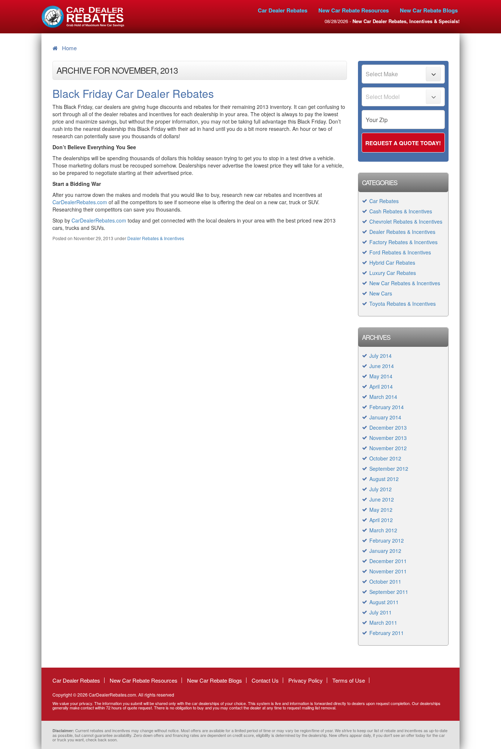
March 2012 (383, 530)
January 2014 (385, 417)
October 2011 (385, 581)
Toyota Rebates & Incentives (402, 303)
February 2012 (386, 540)
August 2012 (384, 478)
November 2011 (388, 571)
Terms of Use (348, 680)
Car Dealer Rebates (282, 10)
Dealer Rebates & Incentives (155, 238)
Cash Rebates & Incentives (400, 211)
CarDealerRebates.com (79, 202)
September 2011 (388, 591)
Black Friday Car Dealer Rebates (133, 93)
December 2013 (388, 427)
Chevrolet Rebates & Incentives (405, 221)
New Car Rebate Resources (353, 10)
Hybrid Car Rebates (392, 262)
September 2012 (388, 468)
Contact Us (265, 680)
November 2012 (388, 448)
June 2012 (381, 499)
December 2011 (388, 561)
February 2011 (386, 632)
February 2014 (386, 407)
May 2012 (380, 509)
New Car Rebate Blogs (429, 10)
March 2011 (383, 622)
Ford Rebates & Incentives (400, 252)
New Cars (380, 293)
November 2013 (388, 437)
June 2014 (381, 366)
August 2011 (384, 602)
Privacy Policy (305, 680)
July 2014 (380, 355)
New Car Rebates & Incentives (404, 283)
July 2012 (380, 489)
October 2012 (385, 458)
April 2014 (381, 386)
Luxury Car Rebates (392, 272)
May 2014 (380, 376)
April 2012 (381, 520)
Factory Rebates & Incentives (403, 242)
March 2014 (383, 396)
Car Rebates (384, 201)
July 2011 (380, 612)
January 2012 (385, 550)
